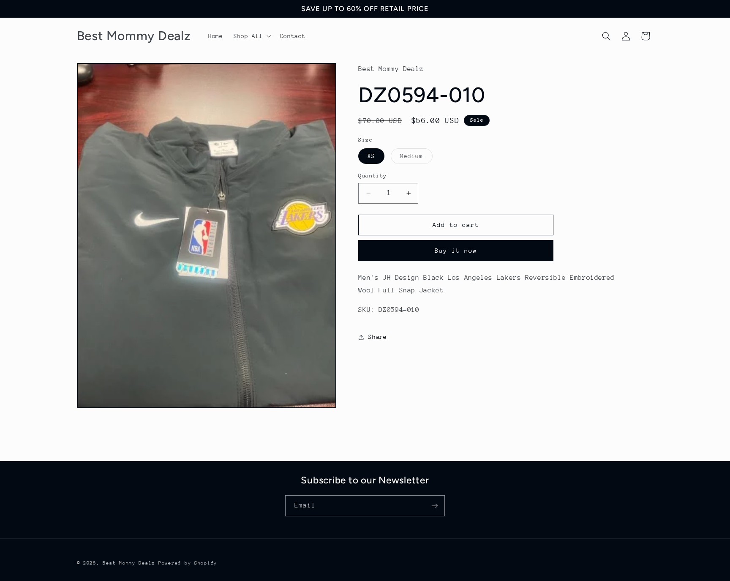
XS (371, 156)
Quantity (372, 175)
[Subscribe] (434, 505)
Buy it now (456, 250)
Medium (416, 158)
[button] (251, 36)
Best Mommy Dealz (129, 563)
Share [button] (377, 336)
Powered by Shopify (187, 563)
